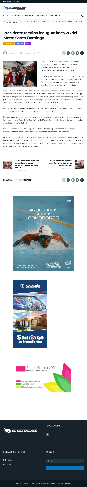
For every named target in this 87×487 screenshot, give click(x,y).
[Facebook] (82, 1)
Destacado (9, 43)
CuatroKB (68, 483)
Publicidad (7, 460)
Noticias (20, 43)
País (27, 43)
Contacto (7, 464)
